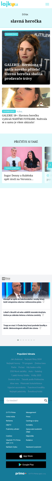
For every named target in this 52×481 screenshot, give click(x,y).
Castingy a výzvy (32, 421)
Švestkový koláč (35, 391)
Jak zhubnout (17, 359)
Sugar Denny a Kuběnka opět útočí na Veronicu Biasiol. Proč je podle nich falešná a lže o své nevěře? (20, 177)
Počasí (21, 367)
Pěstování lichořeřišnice (31, 383)
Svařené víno (14, 379)
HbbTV (8, 425)
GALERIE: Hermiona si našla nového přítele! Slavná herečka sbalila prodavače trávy (24, 71)
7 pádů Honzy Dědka (20, 375)
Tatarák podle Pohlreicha (33, 379)
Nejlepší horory (13, 363)
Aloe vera (14, 383)
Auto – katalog (35, 371)
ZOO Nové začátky (18, 371)
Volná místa (10, 417)
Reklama (9, 421)
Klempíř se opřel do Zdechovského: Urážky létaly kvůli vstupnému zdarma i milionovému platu (23, 300)
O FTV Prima (10, 412)
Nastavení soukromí (33, 447)
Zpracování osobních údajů (34, 430)
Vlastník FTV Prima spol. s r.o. (13, 441)
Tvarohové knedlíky (36, 387)
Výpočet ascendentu (16, 387)
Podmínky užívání (12, 429)
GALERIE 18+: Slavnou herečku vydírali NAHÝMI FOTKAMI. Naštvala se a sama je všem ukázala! (24, 119)
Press (28, 417)
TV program (27, 363)
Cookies (9, 436)
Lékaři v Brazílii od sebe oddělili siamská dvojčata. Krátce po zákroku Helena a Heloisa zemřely (24, 313)
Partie (13, 367)
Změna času (40, 363)
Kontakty (29, 425)
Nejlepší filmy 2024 (33, 359)
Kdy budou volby (34, 367)
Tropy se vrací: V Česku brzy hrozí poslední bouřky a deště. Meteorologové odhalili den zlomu (25, 326)
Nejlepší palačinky (18, 391)
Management (31, 412)
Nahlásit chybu (11, 447)
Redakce (29, 440)
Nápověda (30, 436)
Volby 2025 (36, 375)
